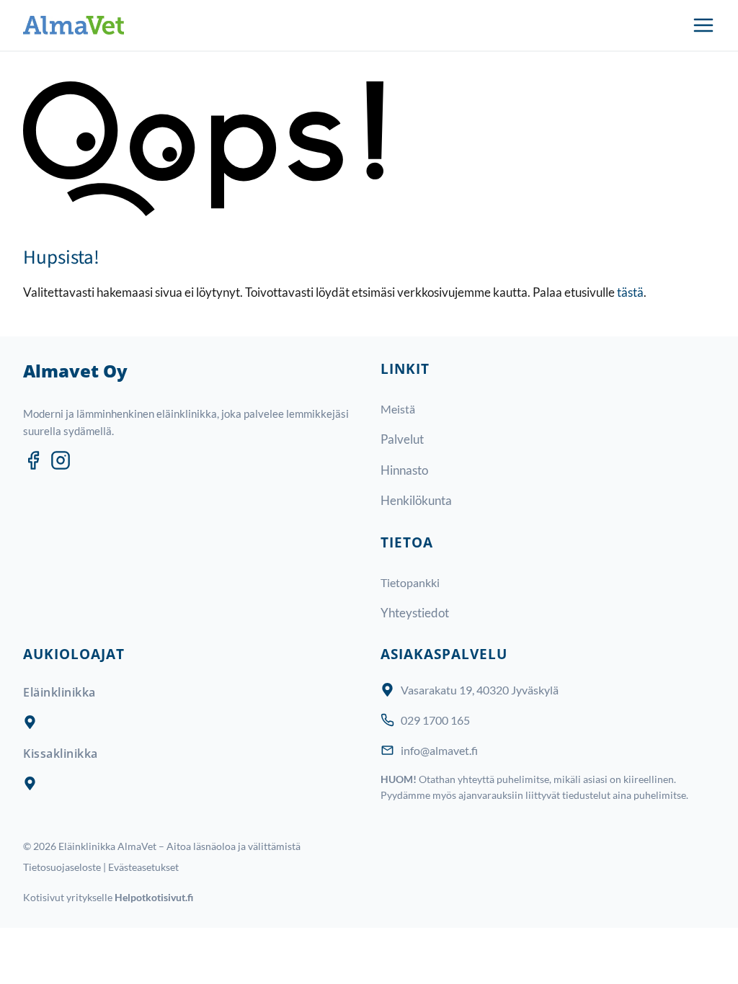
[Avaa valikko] (703, 25)
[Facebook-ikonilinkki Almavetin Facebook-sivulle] (33, 460)
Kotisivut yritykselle (108, 897)
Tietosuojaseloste (62, 867)
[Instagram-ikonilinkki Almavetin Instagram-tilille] (60, 460)
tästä (630, 292)
